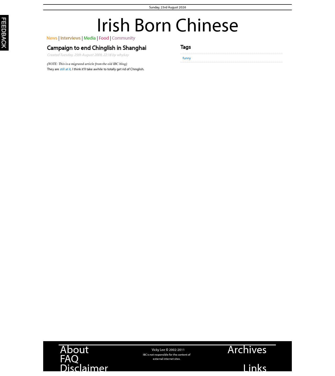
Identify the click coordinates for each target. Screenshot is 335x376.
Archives (247, 349)
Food (104, 38)
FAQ (69, 358)
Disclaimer (84, 368)
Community (123, 38)
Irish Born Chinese (167, 24)
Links (255, 368)
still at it (65, 69)
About (74, 349)
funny (187, 58)
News (52, 38)
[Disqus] (232, 134)
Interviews (70, 38)
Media (90, 38)
